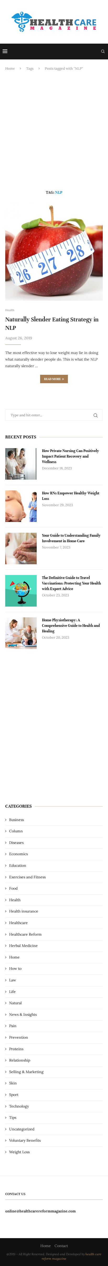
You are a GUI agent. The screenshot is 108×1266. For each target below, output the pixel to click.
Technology (19, 1106)
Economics (18, 854)
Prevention (18, 1037)
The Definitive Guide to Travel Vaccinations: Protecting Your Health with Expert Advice (71, 583)
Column (16, 831)
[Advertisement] (54, 130)
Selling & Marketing (26, 1071)
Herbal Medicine (23, 945)
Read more (52, 379)
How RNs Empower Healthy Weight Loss (70, 496)
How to (15, 968)
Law (12, 980)
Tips (12, 1117)
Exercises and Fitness (27, 877)
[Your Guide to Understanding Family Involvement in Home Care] (21, 548)
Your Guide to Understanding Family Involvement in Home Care (71, 538)
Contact (61, 1245)
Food (13, 888)
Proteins (16, 1049)
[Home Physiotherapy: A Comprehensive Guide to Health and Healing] (21, 633)
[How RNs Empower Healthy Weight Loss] (21, 506)
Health (14, 900)
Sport (13, 1094)
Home (10, 68)
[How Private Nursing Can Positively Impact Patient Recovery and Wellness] (21, 464)
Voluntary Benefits (25, 1140)
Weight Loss (19, 1152)
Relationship (19, 1060)
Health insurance (23, 911)
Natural (15, 1003)
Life (12, 991)
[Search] (102, 51)
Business (16, 819)
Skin (13, 1083)
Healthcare (18, 922)
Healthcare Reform (25, 934)
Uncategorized (21, 1129)
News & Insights (23, 1014)
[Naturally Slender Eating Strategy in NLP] (54, 252)
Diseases (16, 842)
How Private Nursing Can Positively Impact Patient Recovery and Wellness (70, 456)
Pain (13, 1025)
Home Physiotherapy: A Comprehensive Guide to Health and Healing (71, 625)
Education (17, 865)
